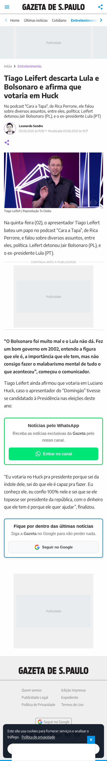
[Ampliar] (96, 158)
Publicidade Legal (35, 697)
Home (14, 20)
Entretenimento (84, 20)
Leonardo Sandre (31, 126)
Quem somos (32, 690)
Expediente (69, 697)
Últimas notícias (36, 20)
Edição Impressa (73, 690)
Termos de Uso (72, 704)
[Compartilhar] (101, 7)
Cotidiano (59, 20)
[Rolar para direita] (101, 20)
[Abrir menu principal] (6, 6)
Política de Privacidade (38, 704)
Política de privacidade (38, 737)
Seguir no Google (56, 722)
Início (8, 66)
